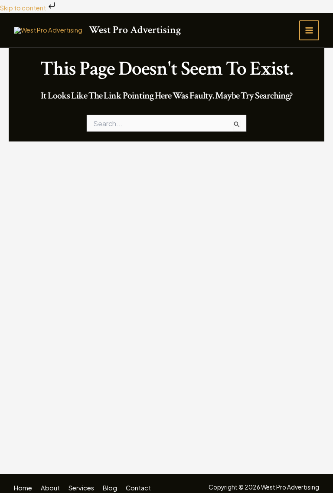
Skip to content (23, 8)
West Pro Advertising (135, 29)
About (50, 488)
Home (23, 488)
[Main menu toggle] (309, 30)
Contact (138, 488)
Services (81, 488)
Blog (110, 488)
